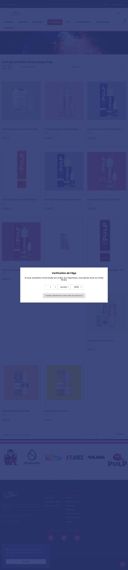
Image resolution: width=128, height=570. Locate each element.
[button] (51, 287)
